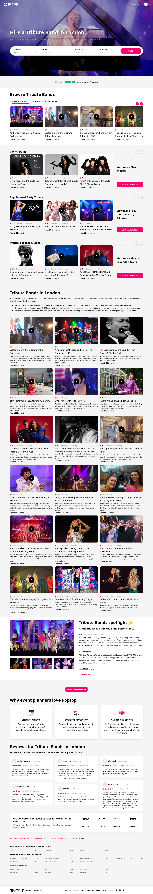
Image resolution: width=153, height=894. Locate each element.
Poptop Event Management (19, 838)
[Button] (26, 117)
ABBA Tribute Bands (87, 858)
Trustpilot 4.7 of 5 (35, 890)
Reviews (76, 890)
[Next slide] (141, 103)
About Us (68, 890)
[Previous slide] (137, 103)
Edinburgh (83, 869)
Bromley (83, 850)
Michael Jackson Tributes (123, 858)
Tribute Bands (37, 838)
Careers (111, 890)
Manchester (14, 872)
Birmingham (14, 869)
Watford (13, 850)
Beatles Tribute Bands (87, 861)
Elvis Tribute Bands (51, 861)
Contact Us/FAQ (101, 890)
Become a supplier (87, 890)
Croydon (48, 850)
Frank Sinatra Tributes (52, 858)
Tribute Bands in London (54, 838)
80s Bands (13, 861)
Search (136, 4)
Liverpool (48, 872)
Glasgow (83, 872)
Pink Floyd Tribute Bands (18, 858)
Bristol (47, 869)
